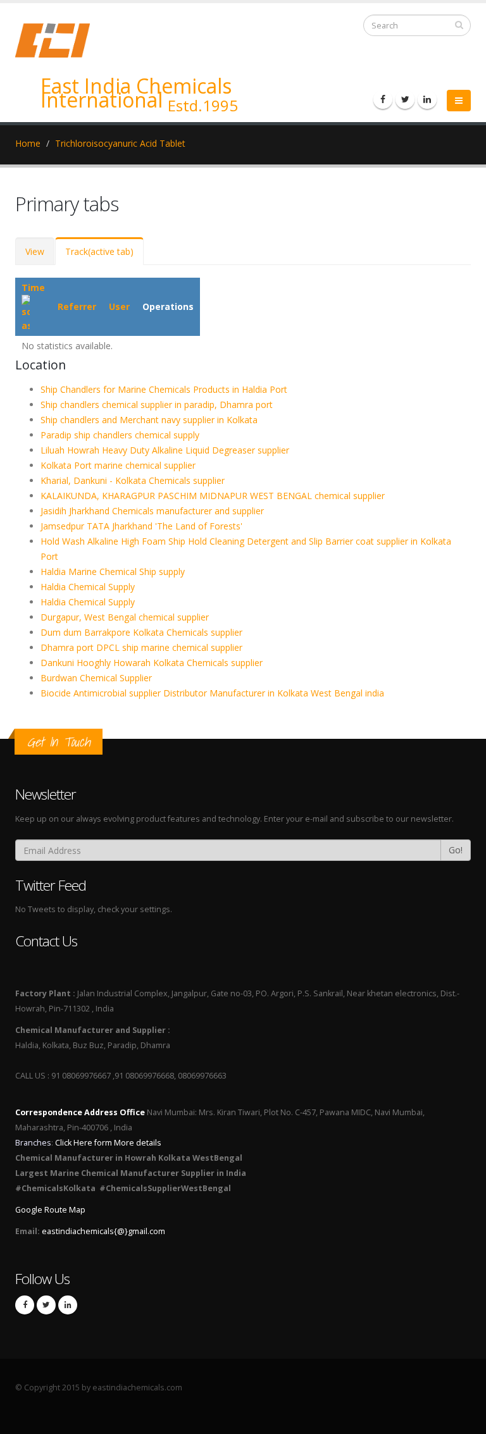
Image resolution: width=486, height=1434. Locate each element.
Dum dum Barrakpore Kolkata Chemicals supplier (141, 632)
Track (99, 251)
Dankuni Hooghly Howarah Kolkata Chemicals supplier (151, 663)
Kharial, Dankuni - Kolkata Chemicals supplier (132, 480)
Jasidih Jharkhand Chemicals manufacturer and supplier (152, 511)
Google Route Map (50, 1209)
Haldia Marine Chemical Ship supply (112, 572)
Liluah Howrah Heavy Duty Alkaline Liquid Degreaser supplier (164, 450)
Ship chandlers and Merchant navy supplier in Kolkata (149, 420)
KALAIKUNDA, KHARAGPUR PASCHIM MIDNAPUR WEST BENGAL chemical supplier (212, 496)
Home (27, 143)
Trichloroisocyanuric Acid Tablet (120, 143)
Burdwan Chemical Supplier (96, 678)
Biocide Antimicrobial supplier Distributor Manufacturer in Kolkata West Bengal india (212, 693)
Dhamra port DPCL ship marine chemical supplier (141, 647)
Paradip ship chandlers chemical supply (119, 435)
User (119, 306)
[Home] (60, 40)
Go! (456, 850)
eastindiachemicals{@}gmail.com (103, 1231)
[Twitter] (405, 99)
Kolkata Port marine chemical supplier (118, 465)
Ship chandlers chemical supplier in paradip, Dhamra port (156, 405)
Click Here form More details (108, 1142)
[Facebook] (382, 99)
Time (33, 287)
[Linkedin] (427, 99)
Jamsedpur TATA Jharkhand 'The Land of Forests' (141, 526)
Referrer (77, 306)
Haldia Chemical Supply (87, 587)
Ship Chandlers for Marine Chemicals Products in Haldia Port (163, 389)
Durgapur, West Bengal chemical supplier (124, 617)
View (34, 251)
